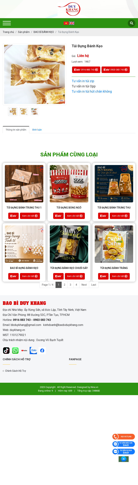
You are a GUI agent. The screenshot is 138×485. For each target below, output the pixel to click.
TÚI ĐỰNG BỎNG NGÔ (69, 207)
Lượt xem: (77, 61)
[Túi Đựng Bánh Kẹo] (12, 111)
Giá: (74, 56)
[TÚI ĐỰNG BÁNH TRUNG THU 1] (24, 183)
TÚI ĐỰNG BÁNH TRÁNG (114, 268)
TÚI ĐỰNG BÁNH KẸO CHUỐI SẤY (69, 268)
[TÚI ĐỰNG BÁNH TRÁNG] (114, 244)
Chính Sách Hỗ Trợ (15, 370)
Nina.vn (94, 387)
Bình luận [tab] (37, 129)
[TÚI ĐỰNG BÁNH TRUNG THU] (114, 183)
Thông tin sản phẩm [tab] (16, 129)
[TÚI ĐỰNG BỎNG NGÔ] (69, 183)
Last (93, 284)
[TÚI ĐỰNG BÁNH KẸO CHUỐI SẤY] (69, 244)
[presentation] (6, 111)
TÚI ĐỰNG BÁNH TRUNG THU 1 (24, 207)
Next (84, 284)
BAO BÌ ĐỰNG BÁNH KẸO (24, 268)
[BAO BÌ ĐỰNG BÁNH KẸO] (24, 244)
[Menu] (7, 23)
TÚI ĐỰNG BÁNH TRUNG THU (114, 207)
